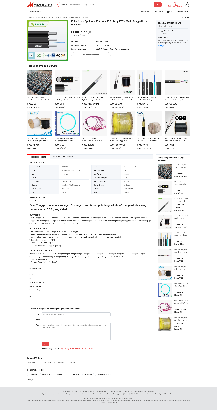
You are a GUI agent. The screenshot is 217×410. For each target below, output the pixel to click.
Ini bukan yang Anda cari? (51, 349)
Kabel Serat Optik (61, 374)
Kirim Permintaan (91, 55)
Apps (168, 12)
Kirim (45, 344)
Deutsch (102, 394)
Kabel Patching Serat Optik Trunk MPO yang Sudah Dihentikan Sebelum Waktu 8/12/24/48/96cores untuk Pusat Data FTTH (181, 285)
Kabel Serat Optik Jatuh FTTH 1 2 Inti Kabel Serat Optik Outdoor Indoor (181, 268)
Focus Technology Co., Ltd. (102, 398)
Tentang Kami (67, 391)
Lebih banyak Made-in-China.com (120, 391)
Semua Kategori (35, 12)
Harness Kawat (32, 363)
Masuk (187, 6)
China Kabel (33, 374)
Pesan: (38, 325)
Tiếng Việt (158, 394)
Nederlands (110, 394)
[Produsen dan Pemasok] (39, 4)
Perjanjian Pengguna (88, 391)
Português (69, 394)
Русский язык (86, 394)
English (54, 394)
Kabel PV (71, 363)
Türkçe (151, 394)
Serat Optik (46, 374)
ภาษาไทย (143, 394)
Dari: (39, 314)
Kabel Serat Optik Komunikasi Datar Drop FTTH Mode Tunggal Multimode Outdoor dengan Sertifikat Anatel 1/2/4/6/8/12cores (181, 251)
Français (77, 394)
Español (60, 394)
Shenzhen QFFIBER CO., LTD (169, 23)
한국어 (125, 394)
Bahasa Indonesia (169, 394)
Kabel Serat (75, 374)
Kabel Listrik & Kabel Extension (53, 363)
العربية (118, 394)
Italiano (95, 394)
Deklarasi (76, 391)
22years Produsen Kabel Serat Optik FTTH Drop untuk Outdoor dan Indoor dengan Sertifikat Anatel (181, 183)
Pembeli (144, 12)
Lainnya (161, 45)
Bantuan (158, 12)
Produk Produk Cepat (139, 391)
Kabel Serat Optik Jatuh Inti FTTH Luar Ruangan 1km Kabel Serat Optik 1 (181, 166)
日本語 (131, 394)
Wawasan (151, 391)
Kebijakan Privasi (102, 391)
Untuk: (38, 320)
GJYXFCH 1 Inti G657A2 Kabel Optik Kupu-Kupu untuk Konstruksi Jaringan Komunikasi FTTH (181, 200)
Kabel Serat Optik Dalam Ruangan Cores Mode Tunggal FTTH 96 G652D (181, 319)
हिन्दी (137, 394)
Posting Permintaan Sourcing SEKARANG (77, 349)
